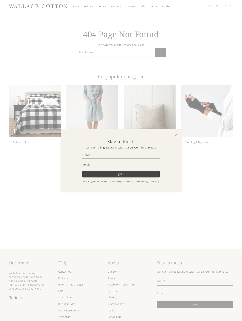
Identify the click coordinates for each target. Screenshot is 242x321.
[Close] (176, 134)
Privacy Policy (131, 181)
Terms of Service (147, 181)
